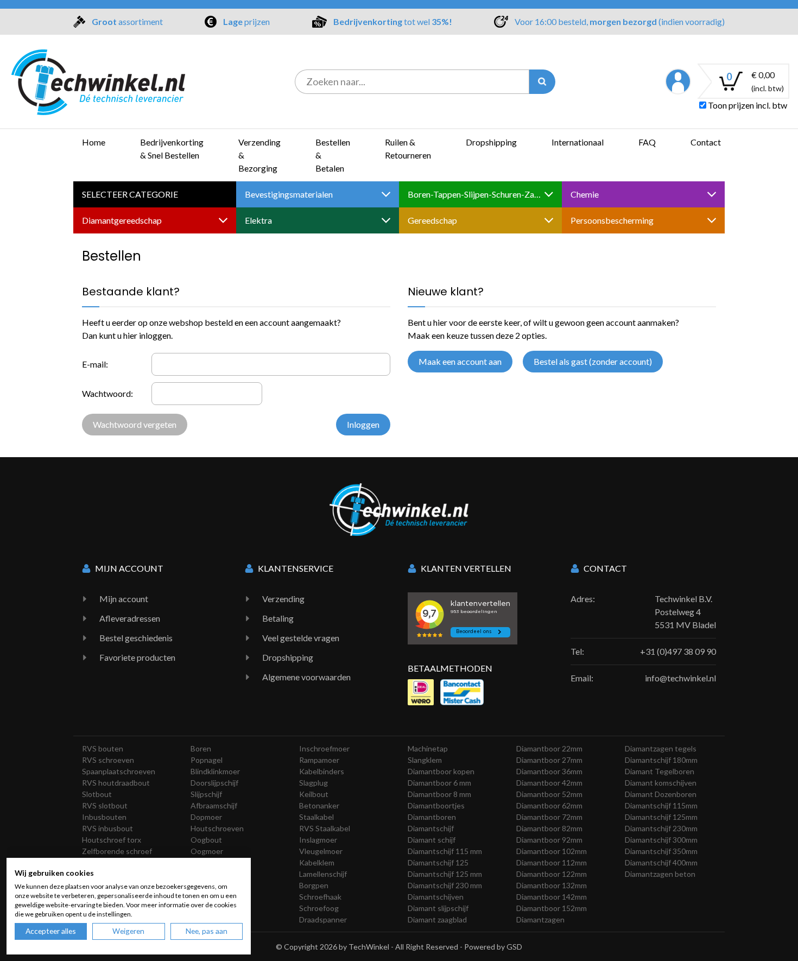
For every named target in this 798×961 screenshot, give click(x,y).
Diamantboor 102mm (551, 851)
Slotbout (97, 794)
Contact (706, 142)
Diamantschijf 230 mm (445, 885)
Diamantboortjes (436, 805)
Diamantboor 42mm (549, 782)
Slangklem (425, 759)
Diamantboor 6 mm (439, 782)
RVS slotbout (105, 805)
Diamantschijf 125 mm (445, 873)
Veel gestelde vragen (300, 638)
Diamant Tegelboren (659, 771)
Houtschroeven (217, 828)
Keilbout (313, 794)
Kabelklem (316, 862)
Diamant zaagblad (437, 919)
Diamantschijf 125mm (661, 816)
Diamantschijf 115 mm (445, 851)
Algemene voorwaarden (306, 677)
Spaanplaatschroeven (118, 771)
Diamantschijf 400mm (661, 862)
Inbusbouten (104, 816)
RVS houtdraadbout (116, 782)
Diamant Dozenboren (660, 794)
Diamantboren (432, 816)
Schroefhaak (320, 896)
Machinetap (428, 748)
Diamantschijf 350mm (661, 851)
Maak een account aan (460, 361)
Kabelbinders (321, 771)
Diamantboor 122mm (551, 873)
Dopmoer (206, 816)
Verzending (283, 598)
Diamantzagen (540, 919)
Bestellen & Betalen (332, 155)
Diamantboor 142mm (551, 896)
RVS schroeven (108, 759)
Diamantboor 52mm (549, 794)
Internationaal (578, 142)
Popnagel (207, 759)
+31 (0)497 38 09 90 (678, 651)
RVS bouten (102, 748)
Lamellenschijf (323, 873)
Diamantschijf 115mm (661, 805)
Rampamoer (319, 759)
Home (93, 142)
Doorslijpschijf (214, 782)
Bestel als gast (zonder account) (593, 361)
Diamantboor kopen (441, 771)
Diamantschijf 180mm (661, 759)
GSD (514, 946)
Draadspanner (323, 919)
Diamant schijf (431, 839)
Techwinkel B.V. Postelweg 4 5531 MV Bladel (685, 611)
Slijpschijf (206, 794)
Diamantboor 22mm (549, 748)
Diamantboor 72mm (549, 816)
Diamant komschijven (660, 782)
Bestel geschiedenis (136, 638)
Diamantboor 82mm (549, 828)
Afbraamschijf (214, 805)
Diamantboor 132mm (551, 885)
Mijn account (123, 598)
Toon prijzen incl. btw (746, 105)
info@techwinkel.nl (680, 678)
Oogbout (206, 839)
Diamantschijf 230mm (661, 828)
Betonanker (319, 805)
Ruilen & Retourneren (408, 148)
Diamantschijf (431, 828)
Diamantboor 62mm (549, 805)
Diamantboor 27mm (549, 759)
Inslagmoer (318, 839)
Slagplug (313, 782)
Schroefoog (319, 908)
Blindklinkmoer (215, 771)
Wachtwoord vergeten (134, 424)
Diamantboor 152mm (551, 908)
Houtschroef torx (111, 839)
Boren (201, 748)
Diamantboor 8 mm (439, 794)
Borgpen (313, 885)
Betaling (278, 618)
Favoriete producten (137, 657)
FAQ (647, 142)
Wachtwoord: (107, 393)
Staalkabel (316, 816)
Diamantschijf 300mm (661, 839)
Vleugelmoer (321, 851)
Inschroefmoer (324, 748)
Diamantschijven (436, 896)
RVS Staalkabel (324, 828)
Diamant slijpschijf (438, 908)
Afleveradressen (129, 618)
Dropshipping (491, 142)
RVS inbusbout (107, 828)
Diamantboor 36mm (549, 771)
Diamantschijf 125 (438, 862)
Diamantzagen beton (660, 873)
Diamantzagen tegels (660, 748)
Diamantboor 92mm (549, 839)
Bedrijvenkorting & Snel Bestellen (172, 148)
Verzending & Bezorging (259, 155)
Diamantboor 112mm (551, 862)
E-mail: (95, 364)
